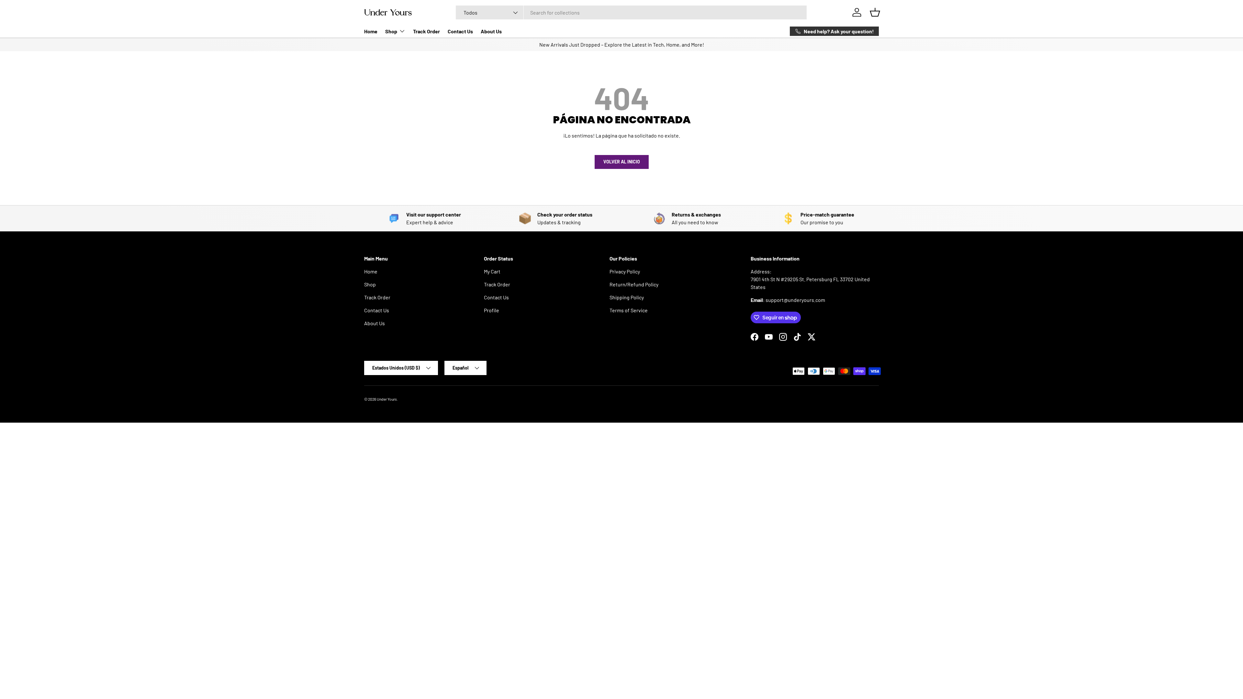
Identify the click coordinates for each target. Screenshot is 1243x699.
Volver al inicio (621, 161)
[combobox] (631, 12)
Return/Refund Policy (634, 284)
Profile (491, 310)
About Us (491, 31)
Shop (391, 31)
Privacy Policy (625, 271)
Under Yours (387, 399)
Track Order (426, 31)
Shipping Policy (627, 297)
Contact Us (460, 31)
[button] (875, 12)
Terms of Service (629, 310)
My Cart (492, 271)
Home (370, 31)
